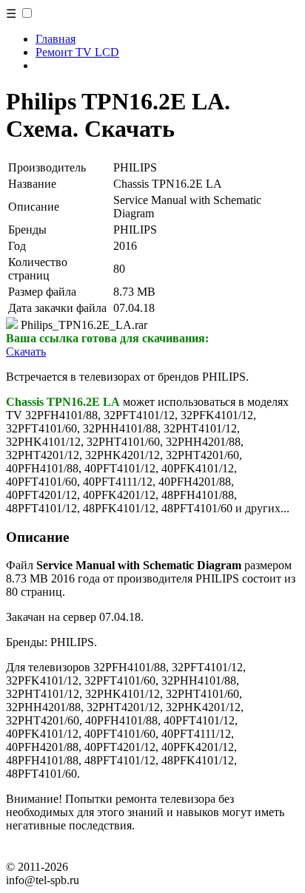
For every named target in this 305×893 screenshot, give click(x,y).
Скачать (26, 351)
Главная (56, 39)
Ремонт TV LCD (77, 52)
